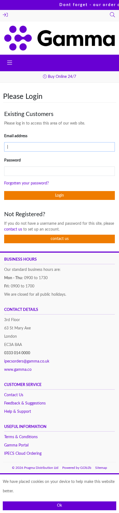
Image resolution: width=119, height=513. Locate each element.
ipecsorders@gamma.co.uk (26, 361)
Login (6, 15)
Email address (15, 136)
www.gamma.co (18, 370)
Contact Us (13, 395)
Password (12, 160)
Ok (59, 505)
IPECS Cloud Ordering (23, 454)
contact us (13, 229)
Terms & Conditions (21, 437)
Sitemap (101, 467)
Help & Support (17, 412)
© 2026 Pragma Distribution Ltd (35, 467)
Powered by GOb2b (76, 467)
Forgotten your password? (26, 183)
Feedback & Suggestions (25, 403)
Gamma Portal (16, 445)
